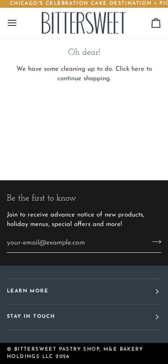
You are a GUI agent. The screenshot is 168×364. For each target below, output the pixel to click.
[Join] (154, 242)
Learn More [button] (27, 291)
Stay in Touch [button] (31, 316)
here (137, 69)
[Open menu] (20, 23)
